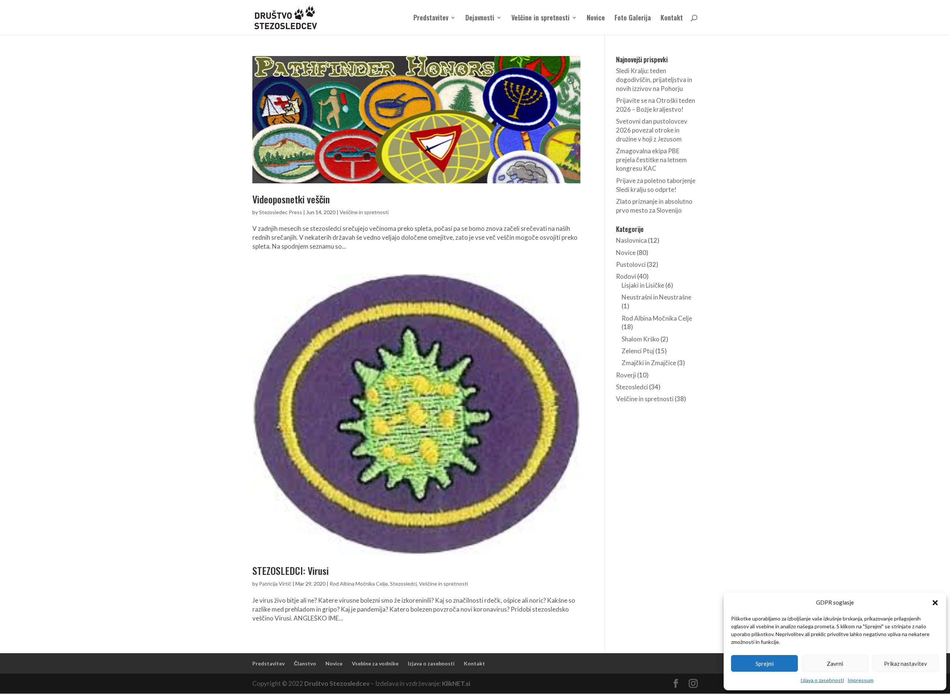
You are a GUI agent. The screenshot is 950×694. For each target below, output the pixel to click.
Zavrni (835, 663)
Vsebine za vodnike (375, 663)
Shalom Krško (640, 339)
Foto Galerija (633, 18)
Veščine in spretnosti (540, 18)
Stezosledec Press (280, 212)
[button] (935, 602)
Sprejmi (765, 663)
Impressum (861, 680)
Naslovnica (631, 240)
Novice (596, 18)
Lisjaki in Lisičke (643, 285)
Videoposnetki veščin (291, 199)
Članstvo (305, 663)
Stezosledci (403, 583)
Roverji (626, 375)
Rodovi (626, 276)
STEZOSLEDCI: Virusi (290, 570)
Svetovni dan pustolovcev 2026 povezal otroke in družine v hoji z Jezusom (651, 130)
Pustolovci (631, 264)
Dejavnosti (479, 18)
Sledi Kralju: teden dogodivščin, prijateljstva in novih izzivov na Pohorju (654, 79)
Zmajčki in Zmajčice (649, 363)
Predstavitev (430, 18)
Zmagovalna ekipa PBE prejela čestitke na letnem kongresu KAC (651, 160)
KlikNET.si (456, 683)
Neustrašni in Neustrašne (656, 297)
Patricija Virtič (275, 583)
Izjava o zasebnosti (822, 680)
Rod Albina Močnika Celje (359, 583)
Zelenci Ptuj (638, 351)
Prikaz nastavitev (905, 663)
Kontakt (672, 18)
